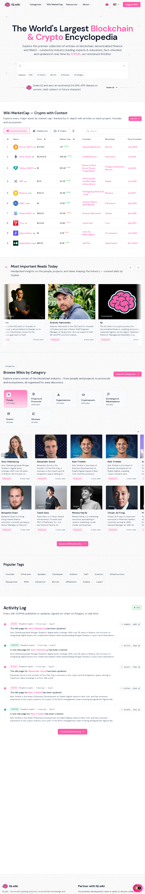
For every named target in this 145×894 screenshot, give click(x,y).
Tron (21, 223)
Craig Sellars (88, 171)
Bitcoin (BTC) (26, 147)
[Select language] (116, 4)
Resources (71, 4)
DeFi (31, 75)
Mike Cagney (88, 234)
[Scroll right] (138, 267)
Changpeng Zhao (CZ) (93, 191)
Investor (99, 574)
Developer (57, 574)
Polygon (109, 166)
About (86, 4)
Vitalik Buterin (89, 156)
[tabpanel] (72, 192)
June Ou (86, 231)
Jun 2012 (132, 181)
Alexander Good (37, 671)
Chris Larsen (88, 178)
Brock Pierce (88, 168)
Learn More (108, 87)
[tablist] (38, 131)
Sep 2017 (132, 223)
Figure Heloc (25, 233)
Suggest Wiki (131, 4)
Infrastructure (117, 574)
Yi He (85, 194)
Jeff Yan (86, 243)
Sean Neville (88, 204)
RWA (26, 581)
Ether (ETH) (25, 156)
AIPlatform (71, 581)
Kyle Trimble (35, 692)
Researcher (12, 581)
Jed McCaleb (88, 181)
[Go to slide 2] (138, 431)
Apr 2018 (132, 213)
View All (133, 119)
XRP (21, 181)
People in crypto (26, 624)
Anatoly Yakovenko (91, 213)
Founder (10, 574)
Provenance (111, 233)
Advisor (73, 574)
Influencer (40, 581)
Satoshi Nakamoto (91, 147)
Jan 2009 (132, 147)
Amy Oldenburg (37, 628)
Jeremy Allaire (89, 202)
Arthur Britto (88, 184)
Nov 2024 (132, 243)
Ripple (108, 181)
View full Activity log (71, 731)
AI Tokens (41, 75)
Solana (108, 213)
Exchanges (78, 75)
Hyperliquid (25, 243)
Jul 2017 (132, 193)
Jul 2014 (132, 156)
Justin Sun (87, 223)
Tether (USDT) (26, 168)
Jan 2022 (132, 233)
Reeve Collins (89, 165)
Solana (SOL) (25, 213)
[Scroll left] (130, 267)
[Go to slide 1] (136, 431)
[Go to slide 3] (140, 431)
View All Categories (125, 374)
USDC (22, 203)
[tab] (16, 131)
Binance (23, 193)
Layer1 (99, 581)
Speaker (42, 574)
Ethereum (65, 75)
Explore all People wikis (70, 544)
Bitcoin (53, 75)
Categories (35, 4)
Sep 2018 (132, 203)
